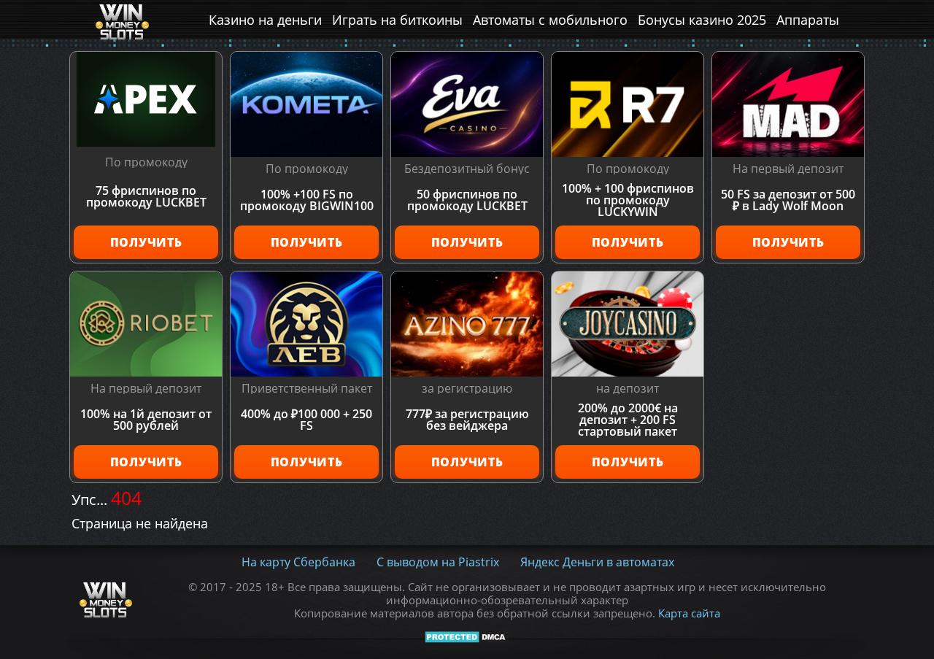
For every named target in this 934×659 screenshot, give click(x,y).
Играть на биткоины (397, 19)
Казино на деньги (265, 19)
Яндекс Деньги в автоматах (597, 562)
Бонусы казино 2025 (702, 19)
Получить (146, 242)
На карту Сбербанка (298, 562)
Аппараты (807, 19)
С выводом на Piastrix (438, 562)
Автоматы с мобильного (550, 19)
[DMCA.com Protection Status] (467, 636)
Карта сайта (689, 613)
